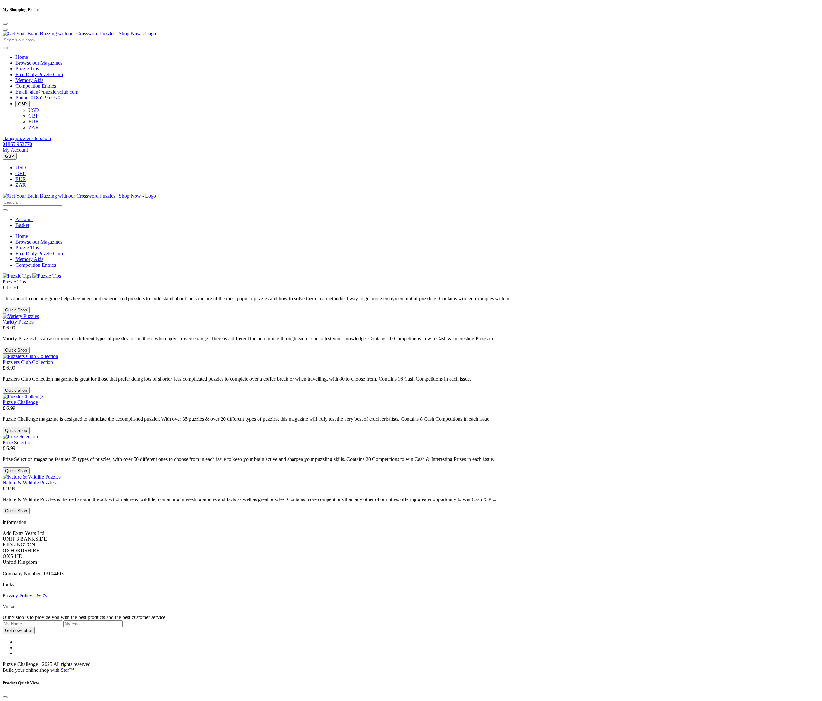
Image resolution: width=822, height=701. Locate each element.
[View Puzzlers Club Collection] (30, 356)
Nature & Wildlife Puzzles (29, 482)
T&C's (40, 595)
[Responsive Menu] (5, 30)
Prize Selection (18, 442)
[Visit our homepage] (79, 33)
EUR (33, 121)
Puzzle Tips (27, 68)
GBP (33, 116)
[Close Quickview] (5, 697)
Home (21, 57)
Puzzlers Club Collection (28, 362)
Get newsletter (18, 630)
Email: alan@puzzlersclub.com (46, 91)
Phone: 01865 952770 (37, 97)
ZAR (33, 127)
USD (33, 110)
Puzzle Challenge (20, 402)
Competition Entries (35, 86)
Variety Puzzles (18, 322)
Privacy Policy (17, 595)
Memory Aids (29, 80)
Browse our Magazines (38, 63)
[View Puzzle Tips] (32, 276)
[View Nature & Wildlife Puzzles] (32, 477)
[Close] (5, 24)
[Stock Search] (5, 48)
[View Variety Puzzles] (21, 316)
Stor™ (67, 670)
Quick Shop (16, 310)
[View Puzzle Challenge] (23, 396)
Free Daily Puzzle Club (39, 74)
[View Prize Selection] (20, 436)
